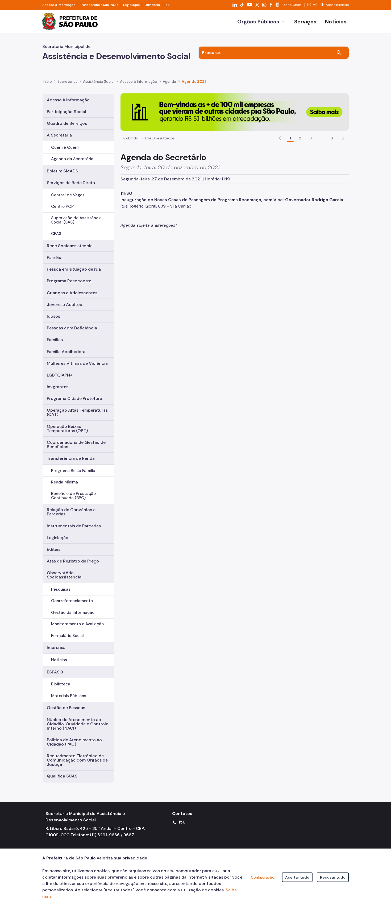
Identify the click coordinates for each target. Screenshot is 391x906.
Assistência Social (98, 81)
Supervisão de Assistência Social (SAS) (76, 220)
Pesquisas (60, 589)
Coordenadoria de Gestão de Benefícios (76, 444)
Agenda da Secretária (72, 159)
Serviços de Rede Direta (71, 182)
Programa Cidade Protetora (74, 398)
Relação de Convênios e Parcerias (71, 512)
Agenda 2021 (194, 81)
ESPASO (55, 672)
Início (47, 81)
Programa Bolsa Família (73, 470)
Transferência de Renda (71, 458)
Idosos (53, 316)
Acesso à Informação (138, 81)
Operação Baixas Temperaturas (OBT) (67, 428)
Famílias (55, 339)
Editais (53, 549)
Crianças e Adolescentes (72, 293)
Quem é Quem (64, 147)
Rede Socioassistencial (70, 246)
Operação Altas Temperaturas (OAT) (77, 412)
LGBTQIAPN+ (59, 375)
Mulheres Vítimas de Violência (77, 363)
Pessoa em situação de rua (74, 269)
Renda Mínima (64, 482)
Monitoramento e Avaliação (77, 624)
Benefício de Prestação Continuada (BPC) (73, 495)
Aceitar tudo (297, 877)
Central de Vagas (68, 195)
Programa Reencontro (69, 281)
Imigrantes (57, 387)
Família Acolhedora (66, 351)
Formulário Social (67, 635)
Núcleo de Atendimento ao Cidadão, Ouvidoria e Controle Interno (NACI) (77, 724)
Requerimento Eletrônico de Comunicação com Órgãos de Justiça (77, 760)
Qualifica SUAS (62, 776)
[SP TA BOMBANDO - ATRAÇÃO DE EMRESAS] (234, 111)
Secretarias (67, 81)
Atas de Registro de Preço (73, 561)
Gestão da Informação (72, 612)
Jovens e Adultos (64, 304)
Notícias (59, 660)
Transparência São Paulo (99, 4)
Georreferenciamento (72, 600)
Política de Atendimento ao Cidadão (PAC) (74, 742)
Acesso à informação (59, 4)
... (321, 138)
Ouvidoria (152, 4)
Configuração (262, 877)
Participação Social (66, 111)
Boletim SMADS (62, 171)
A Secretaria (59, 135)
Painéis (54, 257)
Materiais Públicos (68, 695)
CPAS (56, 233)
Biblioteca (60, 684)
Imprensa (56, 647)
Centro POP (62, 206)
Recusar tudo (333, 877)
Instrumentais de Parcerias (74, 526)
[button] (343, 138)
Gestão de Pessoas (66, 707)
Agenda (169, 81)
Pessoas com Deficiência (72, 328)
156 (167, 4)
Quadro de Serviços (67, 123)
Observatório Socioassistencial (64, 575)
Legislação (131, 4)
